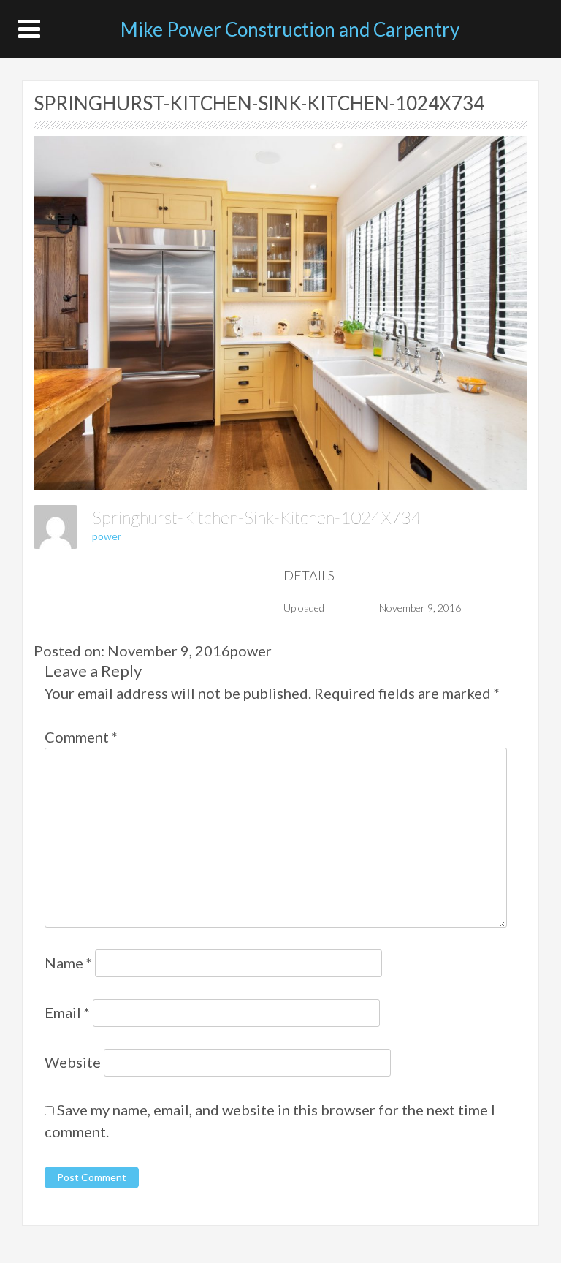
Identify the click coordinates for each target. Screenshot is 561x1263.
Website (73, 1062)
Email (67, 1012)
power (106, 536)
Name (68, 962)
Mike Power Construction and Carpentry (290, 29)
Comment (81, 737)
